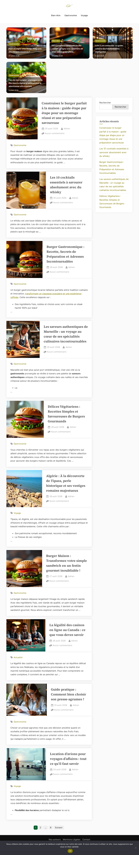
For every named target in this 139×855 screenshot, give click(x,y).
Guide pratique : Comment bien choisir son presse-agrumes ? (68, 694)
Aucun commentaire (54, 133)
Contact (86, 839)
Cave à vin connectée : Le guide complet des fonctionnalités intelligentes (109, 49)
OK (70, 851)
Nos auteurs (55, 839)
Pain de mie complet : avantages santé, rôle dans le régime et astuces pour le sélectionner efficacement (26, 83)
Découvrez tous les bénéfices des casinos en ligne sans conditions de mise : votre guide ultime (67, 49)
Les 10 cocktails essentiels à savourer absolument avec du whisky (113, 152)
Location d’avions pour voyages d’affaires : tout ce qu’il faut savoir (68, 759)
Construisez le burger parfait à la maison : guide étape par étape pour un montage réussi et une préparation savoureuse (64, 113)
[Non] (135, 847)
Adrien (67, 128)
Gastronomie (70, 15)
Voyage (84, 15)
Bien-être (55, 15)
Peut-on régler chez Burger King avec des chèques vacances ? (25, 50)
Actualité (18, 657)
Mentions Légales (71, 839)
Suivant (58, 827)
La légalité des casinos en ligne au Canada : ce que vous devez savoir (67, 630)
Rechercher (105, 102)
